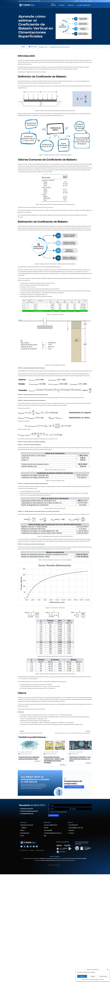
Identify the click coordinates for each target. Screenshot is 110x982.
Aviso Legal (101, 979)
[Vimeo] (27, 846)
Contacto (82, 1)
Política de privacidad (94, 979)
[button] (107, 969)
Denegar (93, 976)
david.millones (34, 46)
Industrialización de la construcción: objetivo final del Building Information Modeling (54, 759)
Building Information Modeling (25, 753)
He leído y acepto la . (58, 811)
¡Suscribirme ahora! (54, 815)
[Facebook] (37, 846)
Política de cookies (85, 979)
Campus (90, 1)
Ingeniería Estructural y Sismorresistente (60, 47)
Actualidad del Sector (75, 753)
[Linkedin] (34, 846)
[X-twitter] (24, 846)
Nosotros (77, 1)
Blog (86, 1)
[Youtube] (21, 846)
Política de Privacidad (62, 811)
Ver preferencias (103, 976)
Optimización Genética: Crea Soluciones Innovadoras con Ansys (80, 759)
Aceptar (82, 976)
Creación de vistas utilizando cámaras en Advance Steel (28, 758)
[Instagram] (30, 846)
